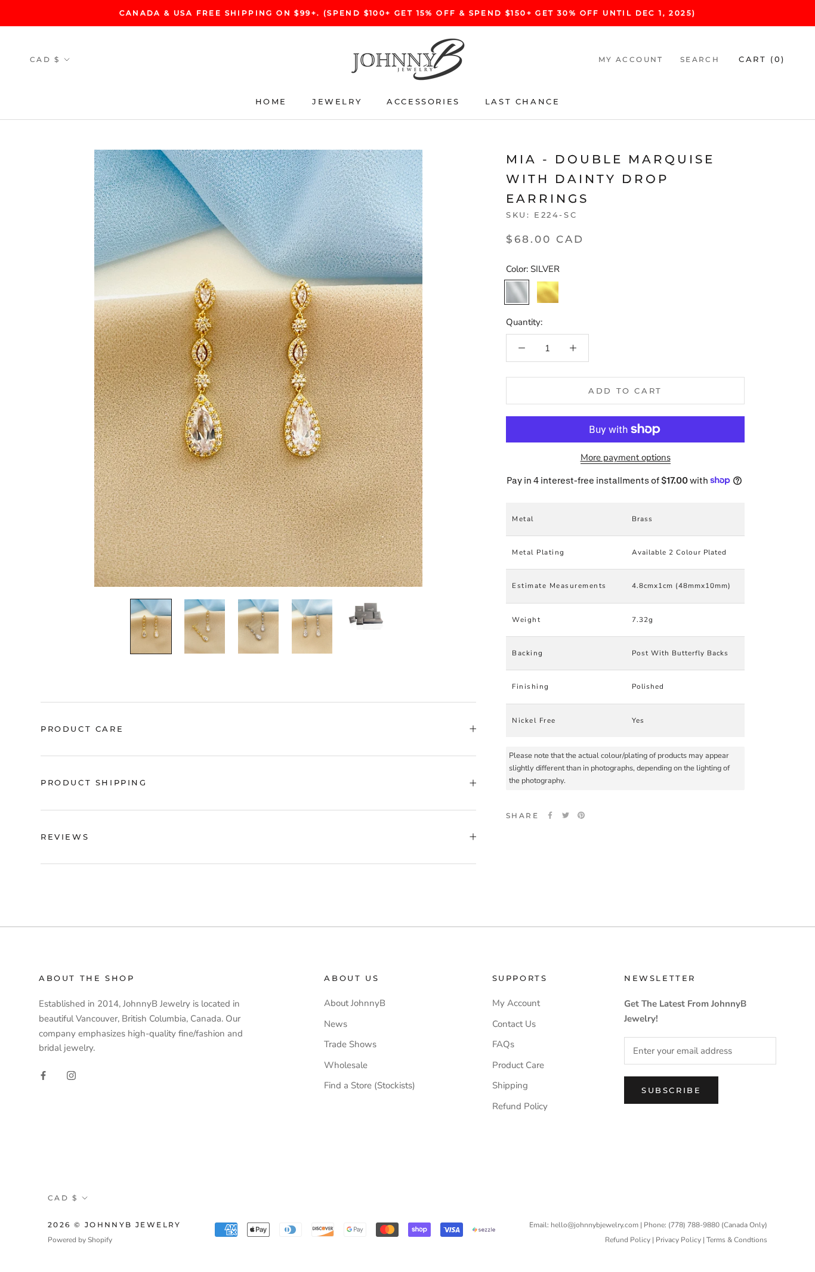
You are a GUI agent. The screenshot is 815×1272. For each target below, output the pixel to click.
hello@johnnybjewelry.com (594, 1225)
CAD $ (45, 59)
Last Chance (522, 101)
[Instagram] (71, 1074)
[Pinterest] (581, 815)
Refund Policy (520, 1106)
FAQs (503, 1044)
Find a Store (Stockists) (369, 1085)
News (335, 1024)
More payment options (626, 457)
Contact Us (514, 1024)
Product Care (82, 729)
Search (700, 59)
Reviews (65, 836)
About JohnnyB (354, 1003)
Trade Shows (350, 1044)
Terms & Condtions (736, 1240)
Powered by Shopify (80, 1240)
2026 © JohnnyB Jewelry (114, 1224)
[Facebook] (550, 815)
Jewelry (337, 101)
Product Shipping (94, 782)
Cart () (762, 59)
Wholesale (346, 1065)
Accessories (423, 101)
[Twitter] (565, 815)
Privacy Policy (678, 1240)
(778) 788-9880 (694, 1225)
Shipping (510, 1085)
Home (271, 101)
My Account (630, 59)
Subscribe (671, 1090)
